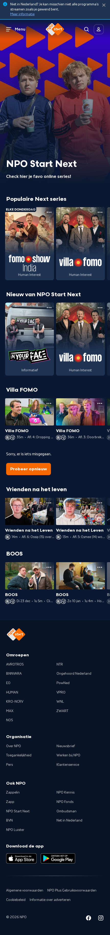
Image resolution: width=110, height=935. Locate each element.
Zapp (10, 802)
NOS (9, 720)
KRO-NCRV (14, 701)
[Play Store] (58, 858)
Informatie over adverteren (50, 900)
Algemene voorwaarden (24, 890)
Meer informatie (22, 14)
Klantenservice (68, 765)
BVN (9, 820)
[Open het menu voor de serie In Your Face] (49, 308)
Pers (9, 765)
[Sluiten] (104, 5)
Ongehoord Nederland (74, 673)
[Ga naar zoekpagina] (86, 29)
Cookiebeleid (16, 900)
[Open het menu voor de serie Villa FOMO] (100, 212)
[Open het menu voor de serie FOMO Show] (49, 212)
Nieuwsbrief (66, 746)
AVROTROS (15, 664)
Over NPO (13, 746)
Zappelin (13, 792)
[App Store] (21, 858)
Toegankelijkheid (18, 755)
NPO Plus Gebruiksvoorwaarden (71, 890)
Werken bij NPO (68, 755)
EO (8, 683)
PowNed (63, 683)
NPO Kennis (65, 792)
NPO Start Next (18, 811)
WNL (60, 701)
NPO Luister (15, 830)
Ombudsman (66, 811)
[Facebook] (88, 919)
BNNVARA (14, 673)
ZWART (62, 711)
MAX (9, 711)
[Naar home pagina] (55, 29)
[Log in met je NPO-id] (98, 29)
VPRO (61, 692)
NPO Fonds (65, 802)
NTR (60, 664)
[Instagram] (101, 919)
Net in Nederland (69, 820)
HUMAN (12, 692)
